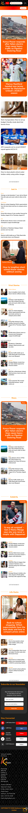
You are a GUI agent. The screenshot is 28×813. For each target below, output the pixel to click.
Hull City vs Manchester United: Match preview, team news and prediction (17, 373)
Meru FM (3, 776)
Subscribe (14, 708)
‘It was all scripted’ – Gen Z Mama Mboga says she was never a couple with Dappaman (14, 531)
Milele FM (3, 770)
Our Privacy (4, 756)
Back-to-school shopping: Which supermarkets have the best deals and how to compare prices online (14, 206)
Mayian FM (3, 778)
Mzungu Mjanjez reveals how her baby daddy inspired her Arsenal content (16, 363)
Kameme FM (4, 774)
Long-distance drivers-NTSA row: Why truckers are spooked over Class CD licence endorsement (17, 460)
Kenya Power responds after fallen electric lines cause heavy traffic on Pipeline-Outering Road (14, 46)
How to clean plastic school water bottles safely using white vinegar (16, 642)
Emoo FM (3, 779)
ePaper (7, 3)
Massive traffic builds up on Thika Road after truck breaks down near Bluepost (17, 354)
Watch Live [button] (23, 8)
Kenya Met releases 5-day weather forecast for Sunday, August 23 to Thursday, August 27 (17, 324)
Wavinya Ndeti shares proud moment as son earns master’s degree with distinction (17, 554)
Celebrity (10, 360)
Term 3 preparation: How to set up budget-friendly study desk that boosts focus (13, 122)
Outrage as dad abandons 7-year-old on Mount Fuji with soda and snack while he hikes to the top (14, 197)
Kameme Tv (4, 772)
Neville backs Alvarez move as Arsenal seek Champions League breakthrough (17, 334)
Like (21, 728)
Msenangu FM (4, 781)
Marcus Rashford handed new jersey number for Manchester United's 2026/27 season (14, 88)
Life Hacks (24, 116)
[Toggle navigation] (25, 3)
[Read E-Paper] (25, 810)
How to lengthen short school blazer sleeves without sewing (14, 269)
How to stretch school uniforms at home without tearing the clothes (17, 670)
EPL (25, 59)
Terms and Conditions (6, 754)
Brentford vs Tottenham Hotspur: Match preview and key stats (16, 345)
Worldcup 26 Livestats (17, 3)
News (24, 17)
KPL (26, 143)
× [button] (26, 808)
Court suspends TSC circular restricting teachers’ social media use (16, 382)
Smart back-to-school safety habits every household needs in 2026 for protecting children (17, 661)
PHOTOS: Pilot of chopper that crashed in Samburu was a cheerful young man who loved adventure (17, 564)
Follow (22, 733)
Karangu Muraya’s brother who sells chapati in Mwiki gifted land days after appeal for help (17, 574)
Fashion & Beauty (7, 262)
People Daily (4, 769)
